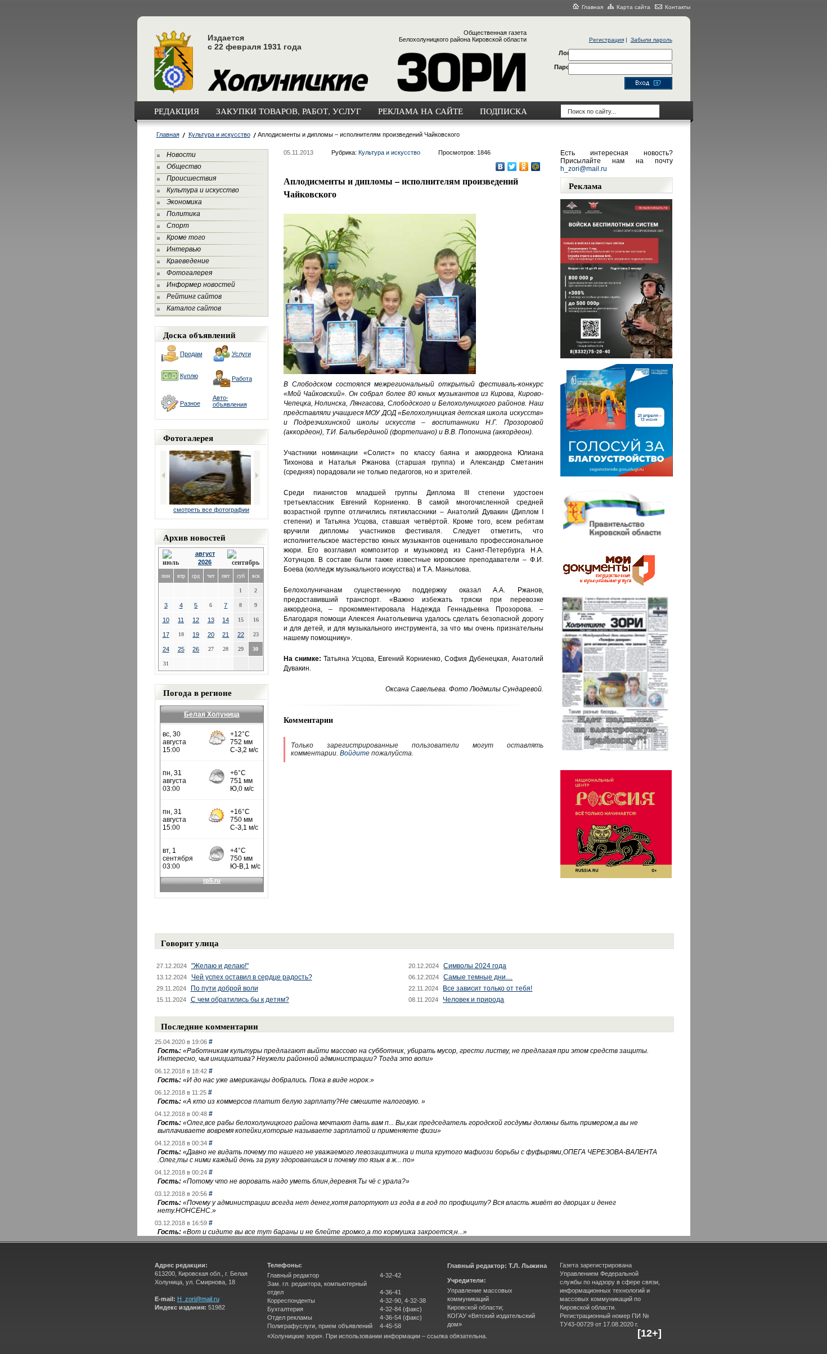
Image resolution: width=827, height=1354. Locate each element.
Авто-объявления (230, 401)
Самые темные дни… (478, 977)
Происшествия (191, 178)
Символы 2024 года (474, 966)
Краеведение (188, 261)
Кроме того (186, 237)
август (205, 553)
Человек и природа (473, 1000)
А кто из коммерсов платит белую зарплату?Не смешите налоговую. (304, 1101)
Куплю (189, 375)
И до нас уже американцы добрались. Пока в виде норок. (278, 1080)
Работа (242, 378)
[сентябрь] (243, 558)
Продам (191, 353)
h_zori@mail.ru (583, 169)
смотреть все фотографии (211, 509)
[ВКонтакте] (500, 166)
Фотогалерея (189, 273)
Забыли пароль (651, 40)
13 (211, 620)
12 (195, 620)
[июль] (173, 558)
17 (166, 634)
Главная (592, 7)
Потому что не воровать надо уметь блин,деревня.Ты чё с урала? (296, 1181)
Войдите (355, 753)
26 (195, 649)
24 (166, 649)
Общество (184, 166)
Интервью (184, 249)
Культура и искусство (219, 134)
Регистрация (606, 40)
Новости (181, 155)
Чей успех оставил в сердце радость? (251, 977)
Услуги (241, 353)
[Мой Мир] (536, 166)
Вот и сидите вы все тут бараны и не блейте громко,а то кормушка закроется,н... (325, 1232)
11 (181, 620)
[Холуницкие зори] (174, 92)
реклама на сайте (420, 110)
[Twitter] (512, 166)
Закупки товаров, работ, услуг (288, 110)
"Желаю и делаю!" (220, 966)
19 (195, 634)
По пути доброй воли (224, 988)
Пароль (566, 67)
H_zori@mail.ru (198, 1298)
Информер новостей (201, 285)
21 (225, 634)
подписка (503, 110)
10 (166, 620)
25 (181, 649)
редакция (176, 110)
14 (225, 620)
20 (211, 634)
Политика (183, 214)
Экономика (184, 202)
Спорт (178, 226)
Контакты (677, 7)
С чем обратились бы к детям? (240, 1000)
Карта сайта (633, 7)
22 (240, 634)
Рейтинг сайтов (194, 296)
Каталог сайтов (194, 308)
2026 (205, 562)
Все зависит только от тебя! (487, 988)
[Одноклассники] (524, 166)
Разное (190, 403)
